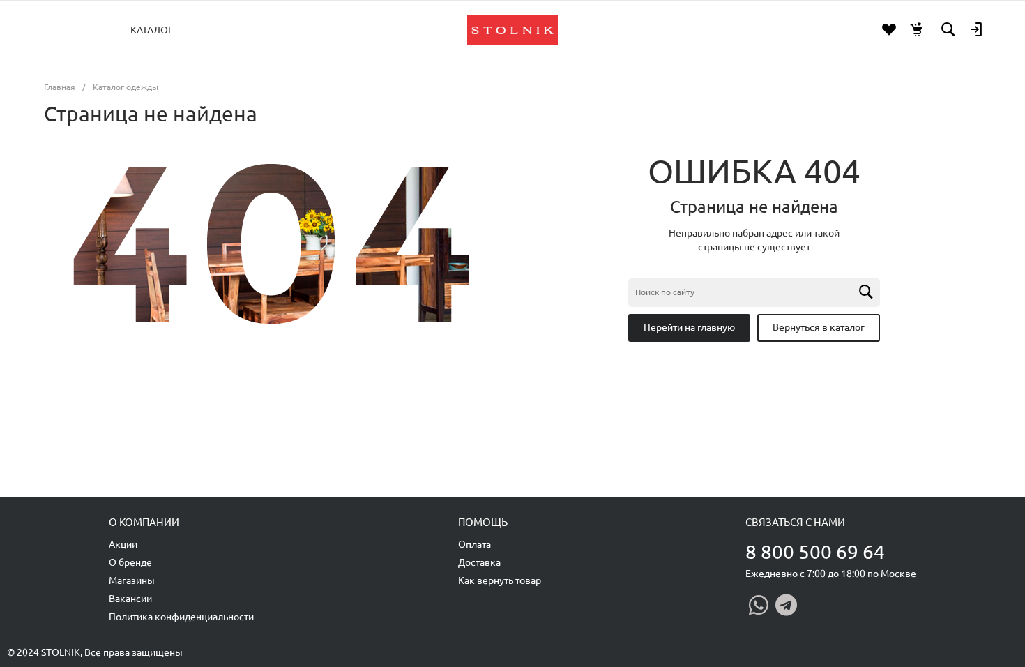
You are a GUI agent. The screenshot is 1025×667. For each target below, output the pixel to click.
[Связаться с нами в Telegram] (786, 605)
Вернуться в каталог (819, 327)
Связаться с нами (795, 522)
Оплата (474, 544)
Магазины (132, 580)
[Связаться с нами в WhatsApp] (758, 605)
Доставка (479, 562)
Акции (123, 544)
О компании (144, 522)
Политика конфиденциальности (181, 616)
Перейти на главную (689, 327)
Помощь (483, 522)
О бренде (130, 562)
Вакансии (130, 598)
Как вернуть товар (499, 580)
